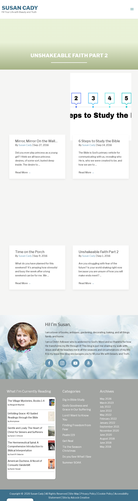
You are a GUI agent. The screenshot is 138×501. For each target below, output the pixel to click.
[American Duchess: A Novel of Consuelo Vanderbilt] (51, 464)
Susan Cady (20, 8)
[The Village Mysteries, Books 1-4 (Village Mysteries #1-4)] (51, 402)
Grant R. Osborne (16, 454)
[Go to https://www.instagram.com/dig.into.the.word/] (62, 363)
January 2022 (107, 422)
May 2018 (105, 446)
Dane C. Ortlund (16, 436)
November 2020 (109, 430)
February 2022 (108, 418)
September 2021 (109, 426)
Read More (23, 172)
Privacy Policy (88, 493)
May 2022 (105, 414)
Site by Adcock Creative (76, 497)
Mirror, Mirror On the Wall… (36, 141)
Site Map (74, 493)
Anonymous (14, 421)
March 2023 (107, 402)
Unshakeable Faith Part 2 (98, 252)
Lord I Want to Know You (75, 417)
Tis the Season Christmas (71, 449)
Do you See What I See (76, 456)
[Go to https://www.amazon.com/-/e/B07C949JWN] (88, 363)
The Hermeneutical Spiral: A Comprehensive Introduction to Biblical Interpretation (25, 446)
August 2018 (107, 438)
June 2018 (106, 442)
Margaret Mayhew (17, 405)
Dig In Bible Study (73, 399)
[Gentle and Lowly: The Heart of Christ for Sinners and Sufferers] (51, 430)
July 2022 (105, 406)
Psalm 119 (68, 435)
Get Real (67, 441)
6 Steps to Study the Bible (99, 141)
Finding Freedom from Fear (76, 427)
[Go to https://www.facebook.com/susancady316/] (49, 363)
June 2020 (106, 434)
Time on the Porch (29, 252)
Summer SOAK (71, 462)
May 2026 (106, 398)
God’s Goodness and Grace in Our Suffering (76, 407)
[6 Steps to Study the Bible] (100, 106)
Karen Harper (15, 469)
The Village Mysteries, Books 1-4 (26, 400)
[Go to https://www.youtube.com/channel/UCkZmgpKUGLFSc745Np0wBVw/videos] (75, 363)
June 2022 (106, 410)
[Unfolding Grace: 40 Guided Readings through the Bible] (51, 416)
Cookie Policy (105, 493)
